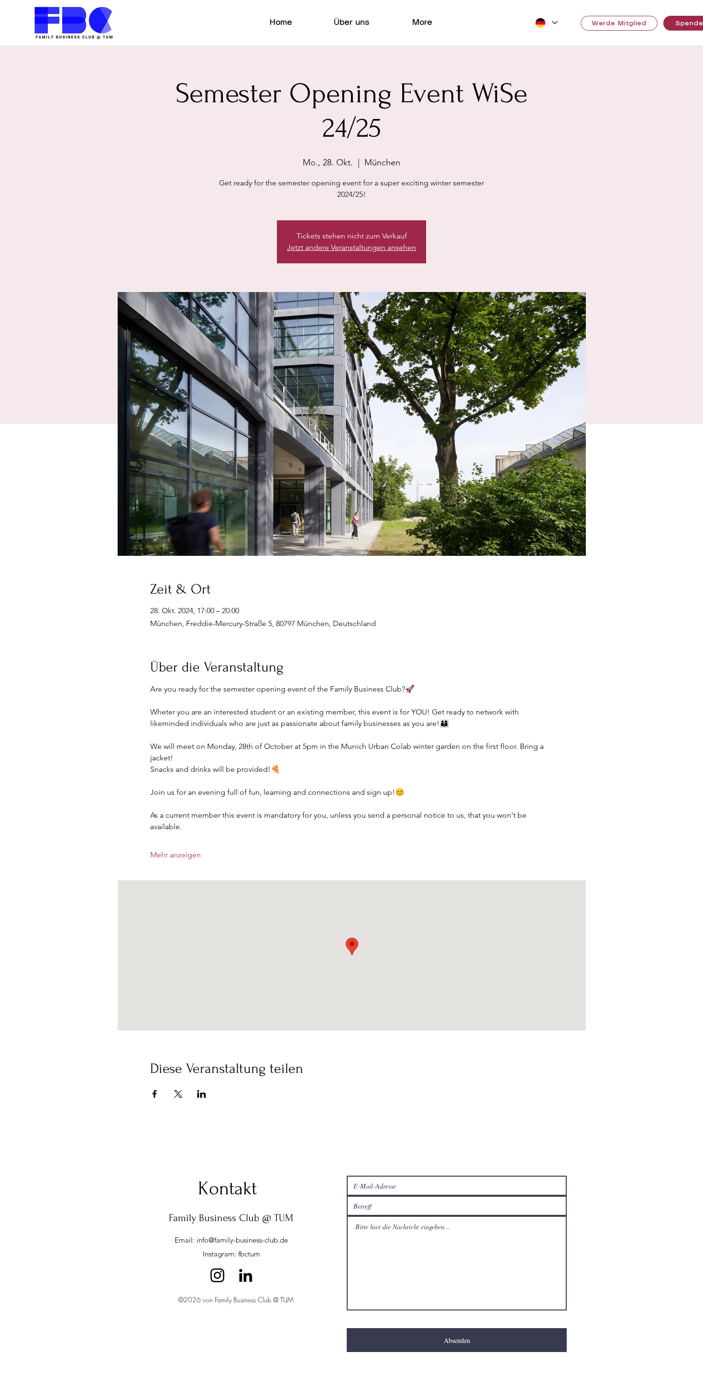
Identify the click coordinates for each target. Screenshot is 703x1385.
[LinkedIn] (245, 1275)
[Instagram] (217, 1275)
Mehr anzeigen (175, 854)
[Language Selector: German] (545, 23)
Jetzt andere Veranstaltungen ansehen (351, 247)
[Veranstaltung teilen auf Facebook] (154, 1094)
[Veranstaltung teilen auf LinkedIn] (201, 1094)
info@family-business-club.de (242, 1239)
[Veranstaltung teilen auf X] (178, 1094)
